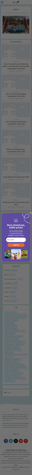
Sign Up (16, 245)
